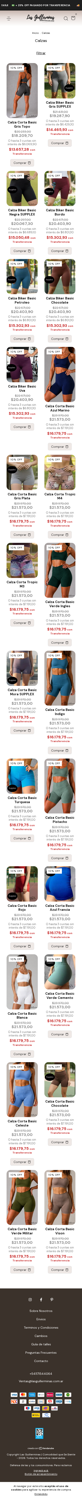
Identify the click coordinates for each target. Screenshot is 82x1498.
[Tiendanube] (41, 1448)
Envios (41, 1319)
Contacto (41, 1361)
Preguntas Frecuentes (41, 1353)
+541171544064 (41, 1374)
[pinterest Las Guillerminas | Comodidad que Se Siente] (52, 1299)
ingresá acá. (41, 1470)
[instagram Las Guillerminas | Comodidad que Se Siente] (30, 1299)
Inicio (35, 33)
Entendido (41, 1494)
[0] (72, 18)
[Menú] (9, 18)
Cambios (41, 1336)
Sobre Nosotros (41, 1311)
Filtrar (41, 53)
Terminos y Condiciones (41, 1328)
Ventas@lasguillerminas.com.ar (41, 1381)
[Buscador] (66, 18)
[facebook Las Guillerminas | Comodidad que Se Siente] (41, 1299)
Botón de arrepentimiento (41, 1474)
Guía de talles (41, 1344)
